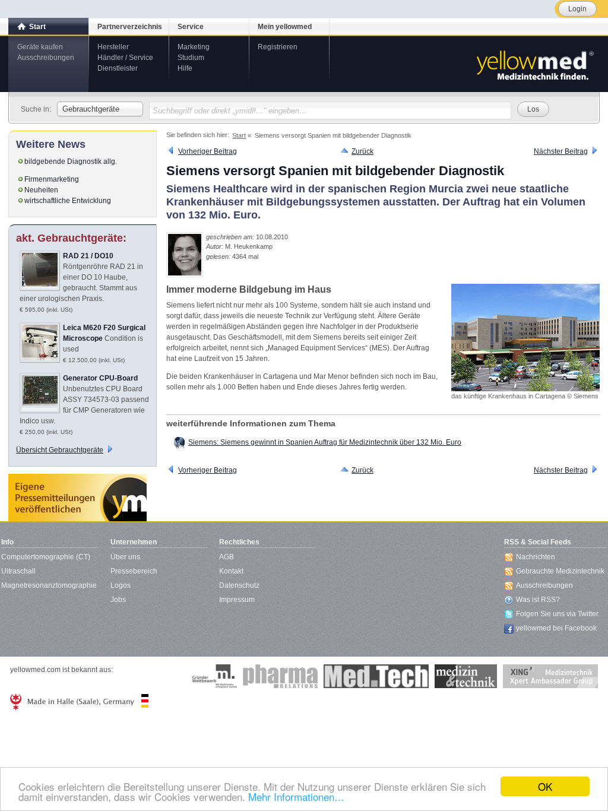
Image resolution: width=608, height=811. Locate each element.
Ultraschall (18, 571)
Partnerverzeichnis (129, 27)
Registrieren (277, 47)
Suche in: (36, 109)
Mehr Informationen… (296, 796)
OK (545, 786)
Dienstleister (117, 68)
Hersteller (113, 47)
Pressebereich (133, 571)
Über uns (125, 557)
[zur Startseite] (534, 64)
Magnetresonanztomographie (49, 585)
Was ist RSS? (538, 599)
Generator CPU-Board (100, 378)
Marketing (194, 47)
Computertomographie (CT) (45, 557)
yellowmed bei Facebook (556, 628)
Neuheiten (41, 190)
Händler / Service (125, 57)
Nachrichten (535, 557)
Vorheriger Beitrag (207, 151)
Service (191, 27)
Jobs (118, 599)
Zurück (362, 151)
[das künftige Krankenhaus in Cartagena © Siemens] (525, 337)
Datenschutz (239, 585)
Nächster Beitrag (561, 151)
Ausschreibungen (45, 57)
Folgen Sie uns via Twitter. (558, 614)
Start (37, 27)
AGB (226, 557)
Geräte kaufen (40, 47)
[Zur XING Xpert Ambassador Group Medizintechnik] (550, 676)
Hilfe (185, 68)
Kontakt (231, 571)
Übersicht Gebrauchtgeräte (59, 450)
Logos (120, 585)
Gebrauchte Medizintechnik (560, 571)
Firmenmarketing (51, 179)
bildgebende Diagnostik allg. (70, 161)
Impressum (237, 599)
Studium (191, 57)
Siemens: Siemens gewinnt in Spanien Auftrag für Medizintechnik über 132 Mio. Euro (324, 442)
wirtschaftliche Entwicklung (67, 201)
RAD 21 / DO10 (88, 256)
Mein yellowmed (285, 27)
